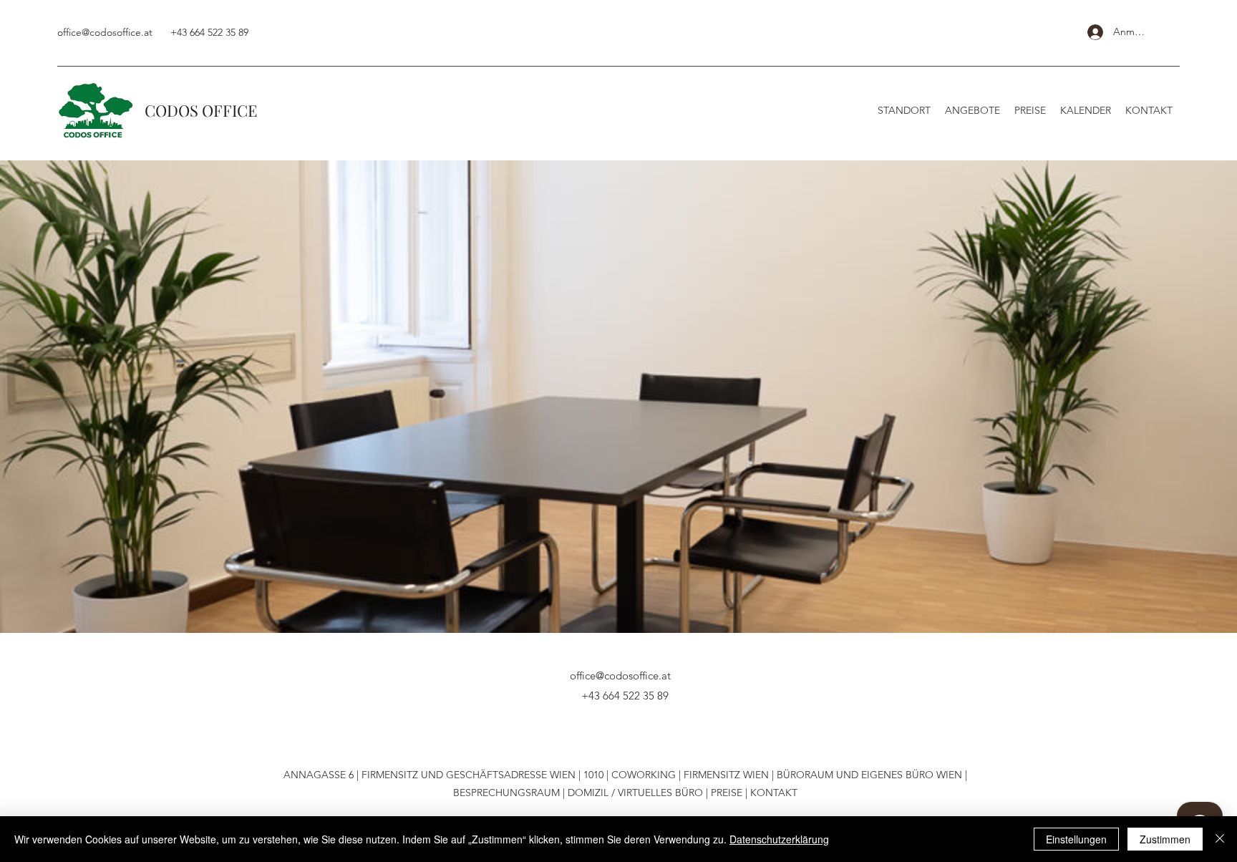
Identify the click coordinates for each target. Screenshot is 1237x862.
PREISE (726, 792)
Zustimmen (1165, 839)
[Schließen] (1219, 839)
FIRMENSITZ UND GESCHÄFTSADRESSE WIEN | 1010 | (486, 774)
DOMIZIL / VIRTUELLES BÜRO (635, 792)
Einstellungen (1076, 839)
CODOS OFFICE (201, 110)
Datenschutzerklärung (779, 839)
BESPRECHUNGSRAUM (506, 792)
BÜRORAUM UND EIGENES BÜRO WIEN (869, 774)
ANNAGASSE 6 (318, 774)
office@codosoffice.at (104, 32)
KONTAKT (773, 792)
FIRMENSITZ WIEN (726, 774)
